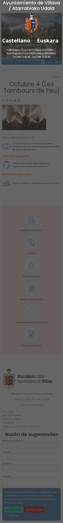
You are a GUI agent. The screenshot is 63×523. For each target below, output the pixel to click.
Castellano (16, 40)
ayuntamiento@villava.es (31, 60)
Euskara (47, 40)
